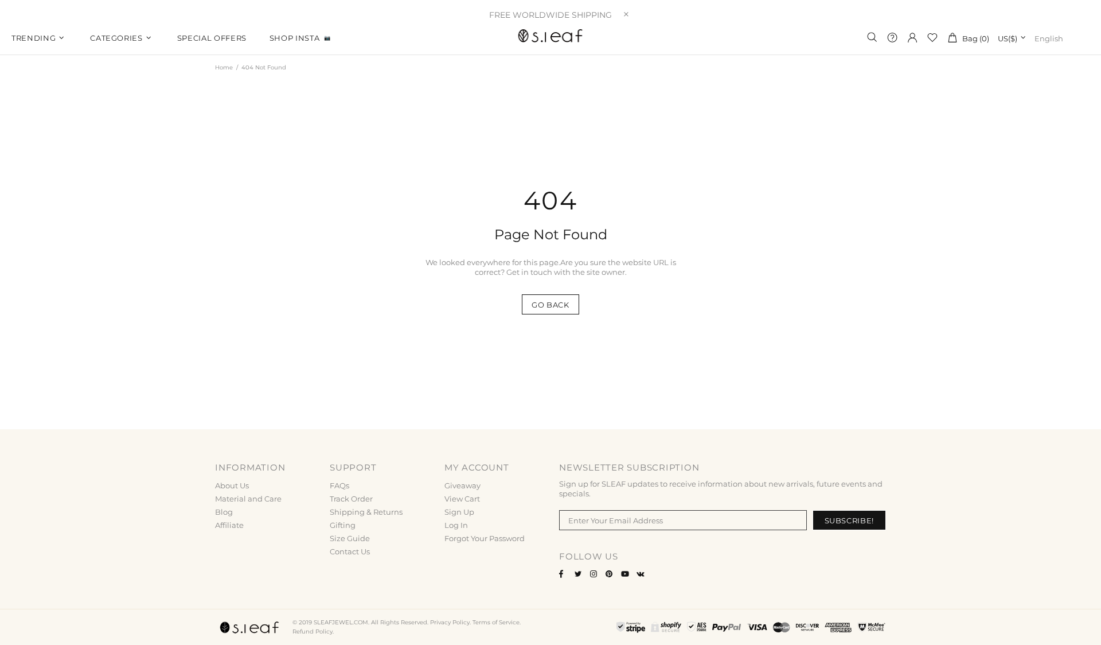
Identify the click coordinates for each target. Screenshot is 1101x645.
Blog (224, 511)
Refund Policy (312, 631)
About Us (232, 485)
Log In (456, 525)
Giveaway (462, 485)
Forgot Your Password (484, 538)
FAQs (339, 485)
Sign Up (459, 511)
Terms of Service (496, 622)
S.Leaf (550, 37)
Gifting (343, 525)
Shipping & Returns (366, 511)
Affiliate (229, 525)
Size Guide (350, 538)
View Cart (462, 498)
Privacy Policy (450, 622)
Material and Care (248, 498)
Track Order (351, 498)
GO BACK (550, 304)
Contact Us (350, 551)
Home (224, 67)
